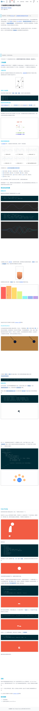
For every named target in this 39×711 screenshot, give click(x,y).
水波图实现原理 (5, 701)
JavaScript (22, 1)
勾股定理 (24, 73)
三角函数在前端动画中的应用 (22, 15)
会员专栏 (14, 1)
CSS (18, 1)
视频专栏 (10, 1)
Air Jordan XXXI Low (12, 701)
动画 (11, 21)
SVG (31, 1)
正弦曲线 (3, 143)
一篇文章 (10, 261)
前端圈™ (10, 708)
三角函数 (2, 65)
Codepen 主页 (18, 322)
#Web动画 (9, 7)
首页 (6, 1)
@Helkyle (12, 15)
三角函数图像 (5, 699)
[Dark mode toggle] (37, 1)
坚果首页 (21, 282)
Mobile (27, 1)
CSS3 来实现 (19, 21)
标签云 (34, 1)
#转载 (2, 7)
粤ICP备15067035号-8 (26, 708)
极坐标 (25, 105)
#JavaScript (5, 7)
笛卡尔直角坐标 (5, 105)
